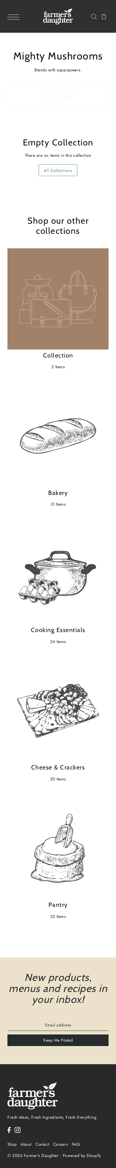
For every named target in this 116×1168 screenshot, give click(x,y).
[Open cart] (104, 16)
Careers (60, 1144)
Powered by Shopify (82, 1155)
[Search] (94, 16)
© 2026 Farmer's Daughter (33, 1155)
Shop (12, 1144)
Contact (42, 1144)
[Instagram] (18, 1129)
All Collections (58, 170)
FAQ (76, 1144)
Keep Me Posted (58, 1040)
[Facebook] (9, 1129)
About (26, 1144)
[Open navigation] (14, 17)
